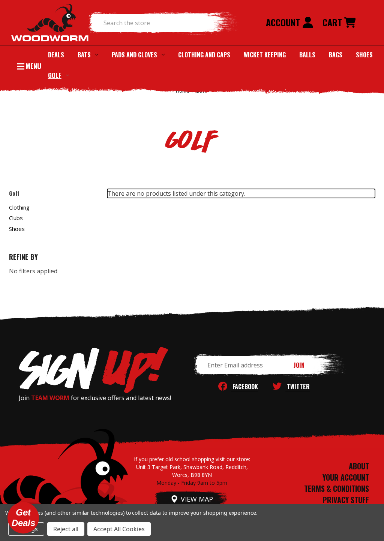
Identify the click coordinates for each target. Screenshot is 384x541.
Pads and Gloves (134, 54)
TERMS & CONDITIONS (336, 488)
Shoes (364, 54)
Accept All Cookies (119, 529)
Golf (55, 75)
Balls (307, 54)
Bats (84, 54)
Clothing (19, 207)
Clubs (16, 218)
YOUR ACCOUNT (345, 477)
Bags (335, 54)
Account (284, 22)
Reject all (65, 529)
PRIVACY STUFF (345, 499)
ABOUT (359, 466)
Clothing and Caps (204, 54)
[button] (23, 518)
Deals (56, 54)
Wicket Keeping (265, 54)
